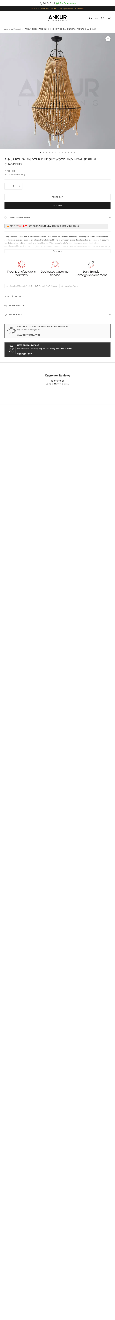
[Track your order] (90, 18)
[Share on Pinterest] (20, 296)
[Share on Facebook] (12, 296)
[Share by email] (24, 296)
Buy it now (57, 205)
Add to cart (57, 197)
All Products (16, 29)
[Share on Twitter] (16, 296)
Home (5, 29)
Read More (57, 251)
